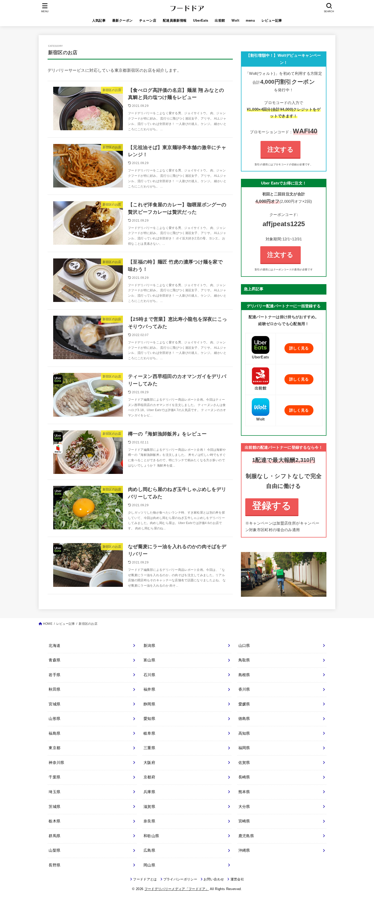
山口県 (244, 646)
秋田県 (54, 689)
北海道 (54, 646)
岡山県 (149, 865)
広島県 (149, 850)
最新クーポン (122, 20)
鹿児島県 (246, 836)
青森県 (54, 660)
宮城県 (54, 704)
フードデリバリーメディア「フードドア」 (177, 889)
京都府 (149, 777)
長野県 (54, 865)
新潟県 (149, 646)
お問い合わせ (214, 879)
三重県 (149, 748)
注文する (280, 149)
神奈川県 (56, 763)
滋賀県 (149, 807)
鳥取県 (244, 660)
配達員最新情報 (175, 20)
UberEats (200, 20)
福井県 (149, 689)
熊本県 (244, 792)
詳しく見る (299, 348)
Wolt (235, 20)
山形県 (54, 719)
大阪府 (149, 763)
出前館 (220, 20)
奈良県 (149, 821)
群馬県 (54, 836)
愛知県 (149, 719)
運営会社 (237, 879)
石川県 (149, 675)
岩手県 (54, 675)
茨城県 (54, 807)
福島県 (54, 733)
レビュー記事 (272, 20)
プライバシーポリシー (180, 879)
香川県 (244, 689)
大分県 (244, 807)
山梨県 (54, 850)
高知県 (244, 733)
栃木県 (54, 821)
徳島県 (244, 719)
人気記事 (99, 20)
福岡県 (244, 748)
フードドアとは (145, 879)
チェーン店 (147, 20)
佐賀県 (244, 763)
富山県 (149, 660)
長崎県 (244, 777)
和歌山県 (151, 836)
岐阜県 (149, 733)
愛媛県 (244, 704)
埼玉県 (54, 792)
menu (250, 20)
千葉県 (54, 777)
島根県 (244, 675)
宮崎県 (244, 821)
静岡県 (149, 704)
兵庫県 (149, 792)
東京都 (54, 748)
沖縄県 (244, 850)
